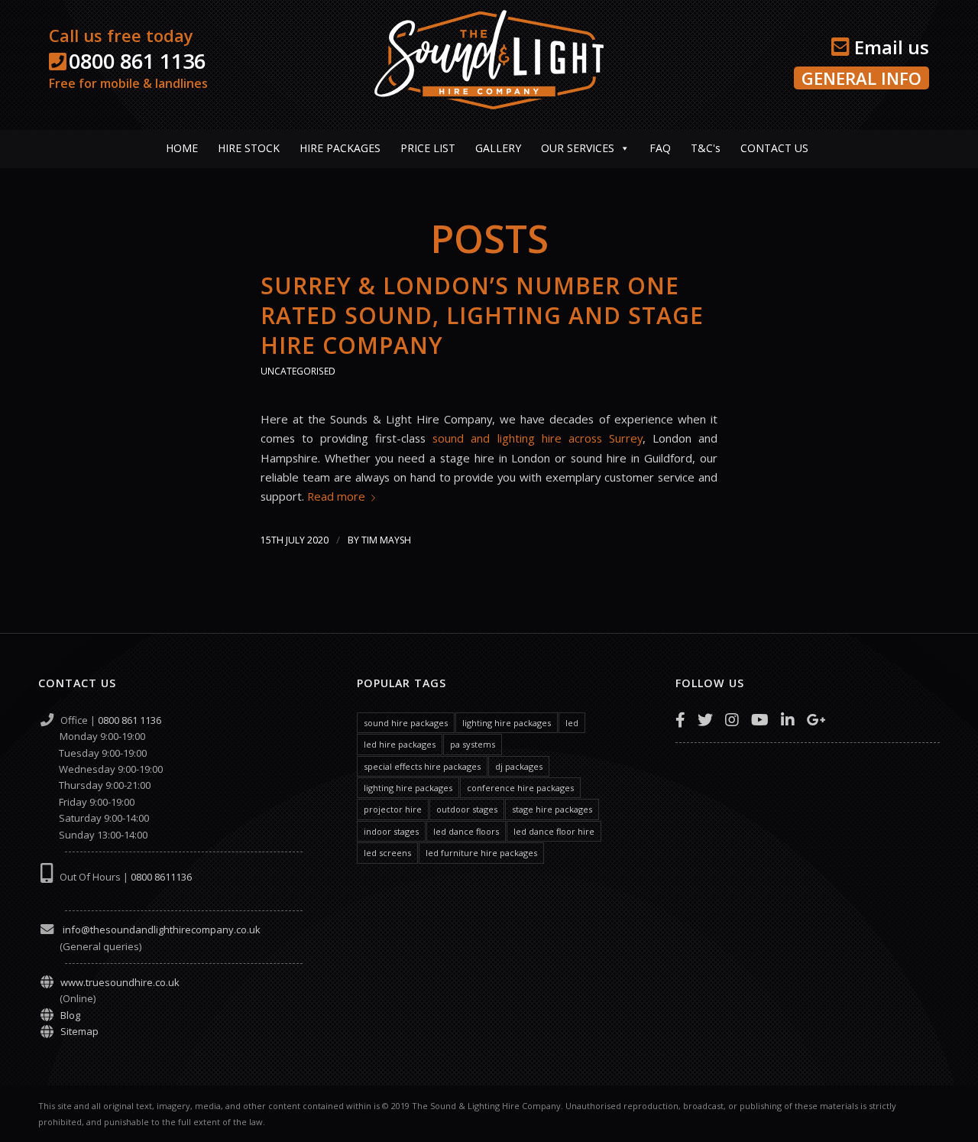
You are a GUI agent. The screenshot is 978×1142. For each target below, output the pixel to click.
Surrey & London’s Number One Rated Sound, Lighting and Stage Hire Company (482, 315)
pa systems (472, 744)
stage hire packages (552, 809)
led (571, 722)
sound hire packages (406, 722)
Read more (336, 496)
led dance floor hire (553, 831)
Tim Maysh (386, 540)
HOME (182, 148)
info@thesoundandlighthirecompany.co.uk (160, 929)
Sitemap (79, 1031)
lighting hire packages (506, 722)
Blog (70, 1015)
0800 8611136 (161, 877)
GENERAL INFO (861, 78)
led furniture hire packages (481, 852)
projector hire (393, 809)
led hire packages (400, 744)
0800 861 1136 (137, 61)
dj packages (518, 766)
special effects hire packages (422, 766)
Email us (889, 47)
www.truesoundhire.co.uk (120, 982)
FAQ (660, 148)
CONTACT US (774, 148)
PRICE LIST (427, 148)
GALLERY (498, 148)
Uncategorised (298, 371)
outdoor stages (466, 809)
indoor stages (391, 831)
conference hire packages (520, 787)
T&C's (706, 148)
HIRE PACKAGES (340, 148)
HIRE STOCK (249, 148)
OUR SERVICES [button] (577, 148)
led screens (387, 852)
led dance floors (466, 831)
